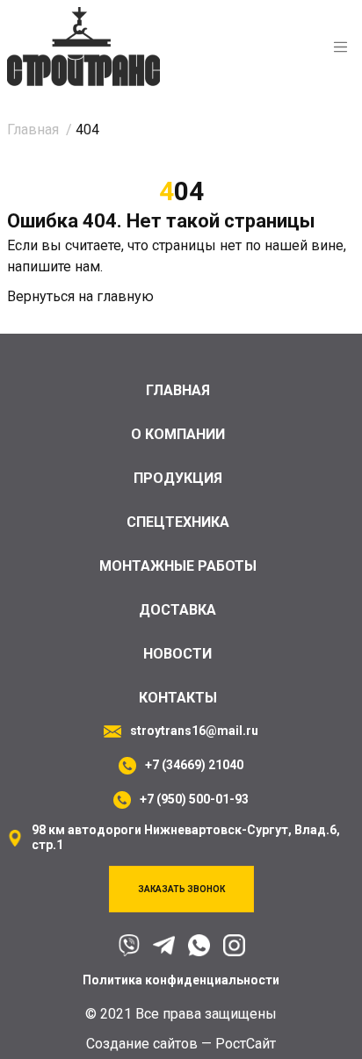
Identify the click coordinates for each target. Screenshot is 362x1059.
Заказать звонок (181, 889)
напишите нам (53, 266)
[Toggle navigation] (341, 46)
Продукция (178, 478)
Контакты (178, 697)
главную (125, 296)
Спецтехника (178, 522)
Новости (177, 653)
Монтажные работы (178, 566)
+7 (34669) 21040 (194, 765)
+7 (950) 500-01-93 (194, 799)
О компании (178, 434)
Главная (178, 390)
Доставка (177, 610)
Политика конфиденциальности (181, 980)
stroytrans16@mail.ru (194, 731)
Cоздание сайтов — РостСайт (181, 1043)
